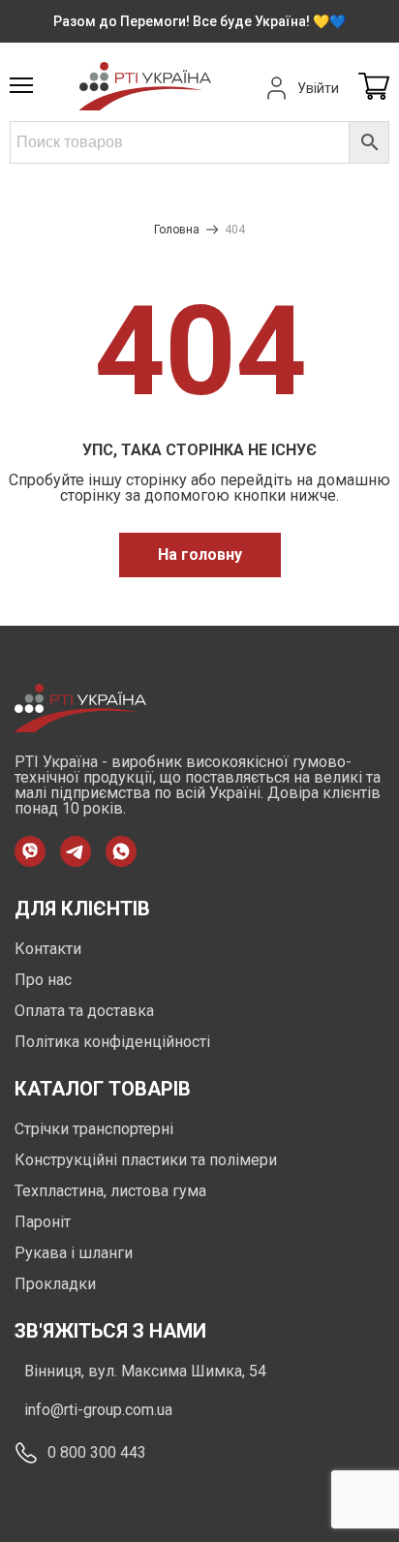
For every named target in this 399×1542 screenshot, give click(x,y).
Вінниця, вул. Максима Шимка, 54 (145, 1371)
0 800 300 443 (96, 1452)
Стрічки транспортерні (94, 1129)
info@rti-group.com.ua (98, 1410)
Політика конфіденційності (112, 1042)
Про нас (43, 980)
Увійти (318, 88)
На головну (200, 554)
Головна (177, 229)
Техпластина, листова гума (110, 1191)
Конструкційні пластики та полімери (146, 1160)
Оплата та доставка (84, 1011)
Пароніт (43, 1222)
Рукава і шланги (74, 1253)
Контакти (48, 949)
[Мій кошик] (373, 88)
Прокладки (55, 1284)
